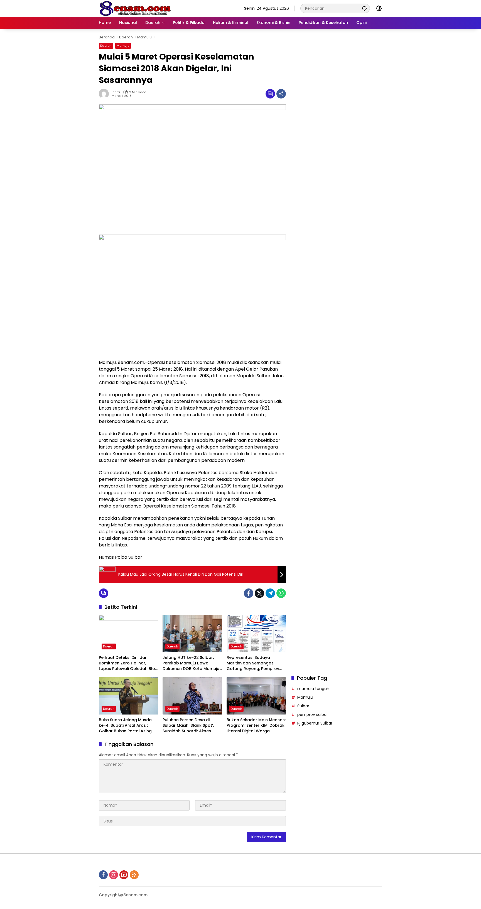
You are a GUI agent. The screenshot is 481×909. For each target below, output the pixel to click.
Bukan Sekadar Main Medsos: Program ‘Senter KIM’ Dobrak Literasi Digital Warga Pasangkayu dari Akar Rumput (256, 725)
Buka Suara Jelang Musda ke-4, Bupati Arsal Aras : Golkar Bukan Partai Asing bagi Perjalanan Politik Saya (127, 725)
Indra (116, 92)
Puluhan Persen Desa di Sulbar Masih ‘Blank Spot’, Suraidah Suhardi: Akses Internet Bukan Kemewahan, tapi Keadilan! (191, 725)
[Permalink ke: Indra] (105, 94)
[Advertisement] (336, 252)
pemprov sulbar (312, 714)
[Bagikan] (281, 93)
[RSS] (134, 874)
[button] (364, 8)
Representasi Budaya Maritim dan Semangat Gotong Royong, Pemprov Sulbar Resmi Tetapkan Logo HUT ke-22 (256, 663)
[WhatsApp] (281, 593)
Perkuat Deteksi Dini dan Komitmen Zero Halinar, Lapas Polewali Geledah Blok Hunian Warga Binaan (128, 663)
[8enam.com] (135, 8)
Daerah (106, 45)
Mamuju (123, 45)
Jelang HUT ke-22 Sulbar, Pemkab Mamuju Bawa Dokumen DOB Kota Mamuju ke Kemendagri (191, 663)
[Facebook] (248, 593)
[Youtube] (123, 874)
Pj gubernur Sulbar (314, 723)
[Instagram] (113, 874)
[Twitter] (259, 593)
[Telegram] (270, 593)
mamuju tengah (313, 688)
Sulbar (303, 706)
